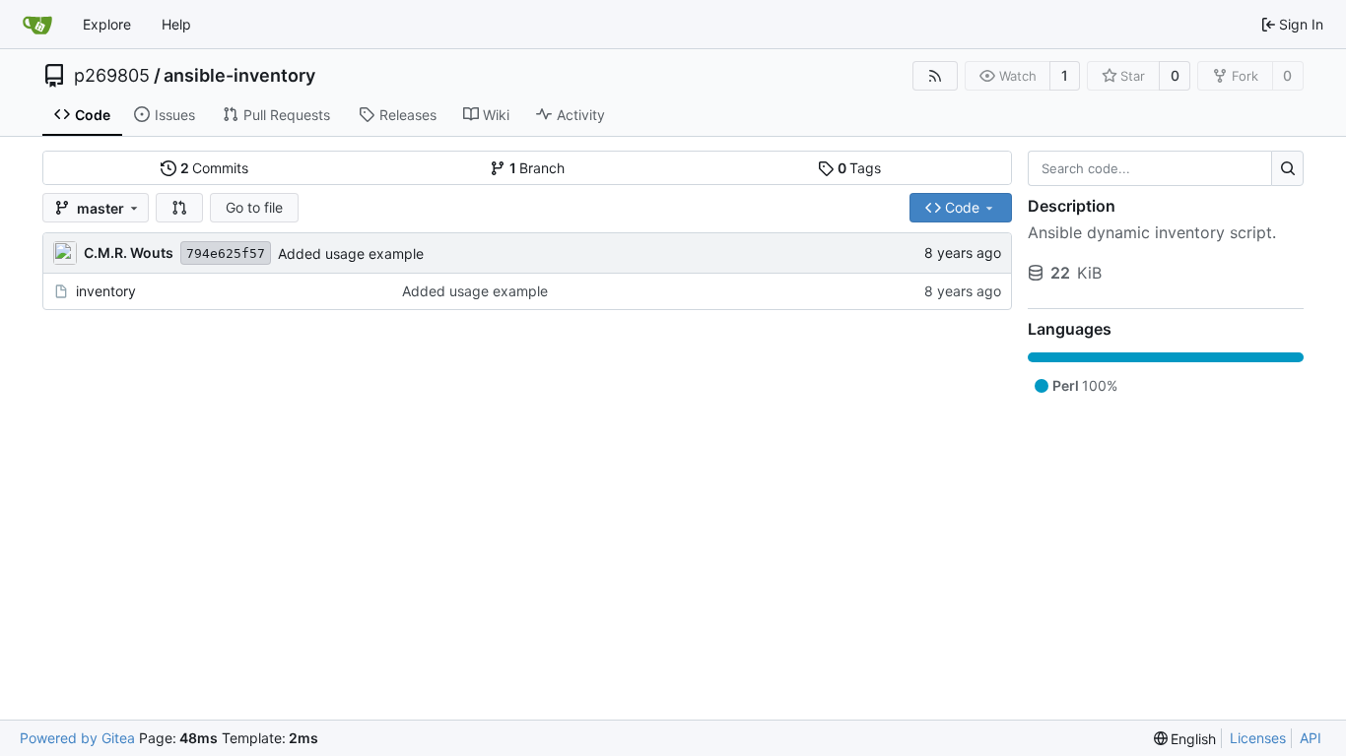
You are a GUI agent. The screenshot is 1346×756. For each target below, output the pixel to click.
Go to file (254, 207)
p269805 (112, 76)
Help (176, 24)
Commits (214, 167)
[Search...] (1287, 168)
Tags (860, 167)
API (1310, 737)
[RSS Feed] (935, 76)
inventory (106, 291)
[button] (179, 207)
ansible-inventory (239, 76)
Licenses (1258, 737)
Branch (537, 167)
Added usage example (351, 253)
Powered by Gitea (77, 737)
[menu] (1185, 738)
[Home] (37, 24)
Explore (107, 24)
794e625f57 (225, 253)
